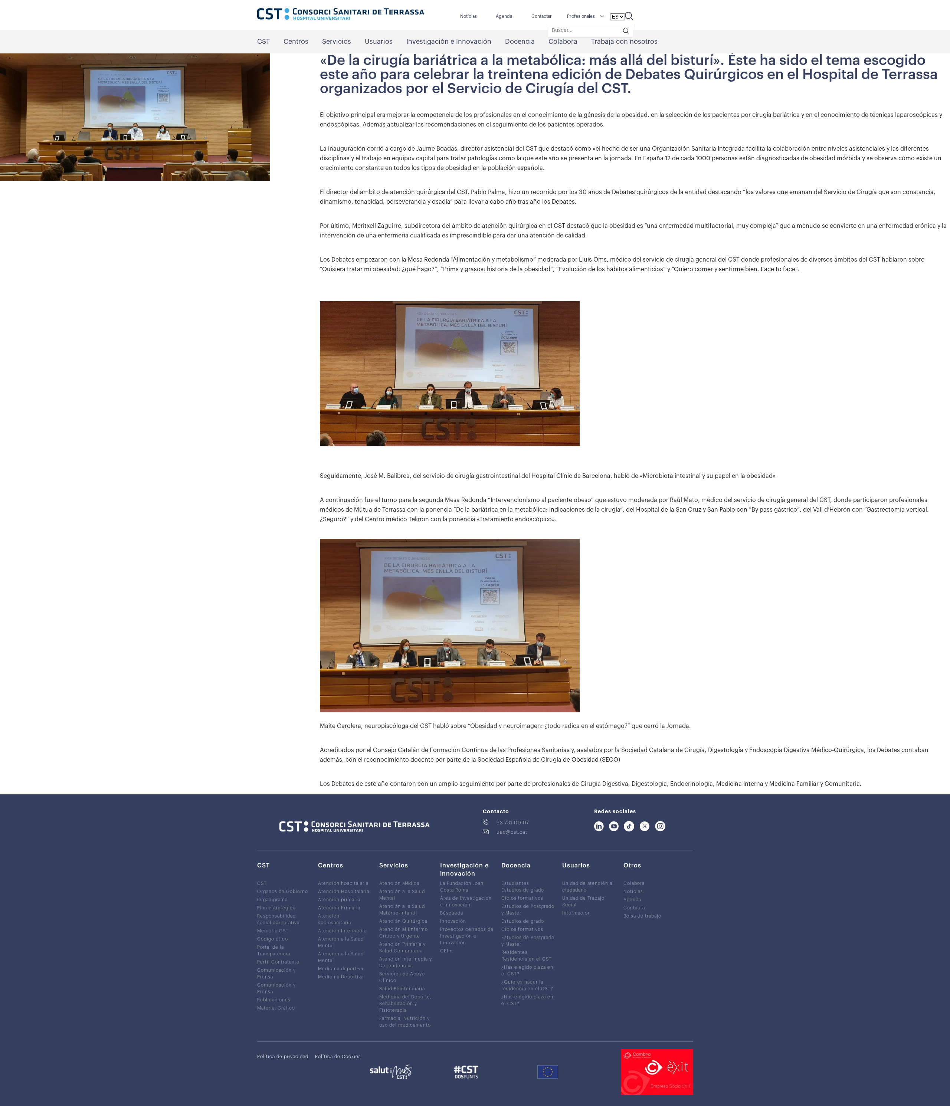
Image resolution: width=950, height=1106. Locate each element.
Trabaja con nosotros (624, 41)
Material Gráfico (276, 1008)
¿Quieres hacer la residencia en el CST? (527, 985)
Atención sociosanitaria (334, 919)
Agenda (504, 16)
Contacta (634, 908)
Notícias (468, 16)
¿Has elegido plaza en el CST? (527, 970)
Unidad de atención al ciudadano (588, 886)
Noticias (633, 891)
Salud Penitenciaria (402, 989)
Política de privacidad (282, 1056)
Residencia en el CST (526, 959)
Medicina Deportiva (341, 977)
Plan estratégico (276, 908)
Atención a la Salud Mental (341, 942)
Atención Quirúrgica (403, 921)
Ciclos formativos (522, 898)
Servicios (336, 41)
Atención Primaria (339, 908)
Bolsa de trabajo (642, 916)
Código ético (272, 939)
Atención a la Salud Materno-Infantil (402, 909)
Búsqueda (451, 913)
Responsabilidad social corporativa (278, 919)
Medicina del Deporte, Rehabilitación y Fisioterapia (405, 1004)
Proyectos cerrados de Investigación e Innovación (467, 936)
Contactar (541, 16)
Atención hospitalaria (343, 883)
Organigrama (272, 899)
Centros (296, 41)
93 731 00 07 (513, 822)
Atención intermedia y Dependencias (405, 962)
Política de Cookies (338, 1056)
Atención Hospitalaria (343, 891)
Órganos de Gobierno (282, 891)
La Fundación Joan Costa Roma (462, 886)
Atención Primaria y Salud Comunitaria (402, 947)
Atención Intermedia (342, 931)
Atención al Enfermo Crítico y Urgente (403, 932)
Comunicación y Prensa (276, 973)
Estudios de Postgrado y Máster (527, 909)
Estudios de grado (522, 890)
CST (263, 41)
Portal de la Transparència (273, 950)
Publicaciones (274, 1000)
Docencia (520, 41)
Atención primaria (339, 899)
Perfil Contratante (278, 962)
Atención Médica (399, 883)
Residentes (514, 952)
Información (576, 913)
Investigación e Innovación (448, 41)
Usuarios (379, 41)
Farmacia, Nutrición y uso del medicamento (405, 1021)
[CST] (340, 15)
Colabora (562, 41)
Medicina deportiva (340, 968)
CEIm (446, 951)
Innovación (453, 921)
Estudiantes (515, 883)
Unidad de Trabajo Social (583, 901)
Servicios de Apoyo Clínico (402, 977)
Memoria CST (273, 931)
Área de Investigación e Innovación (466, 901)
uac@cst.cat (512, 832)
